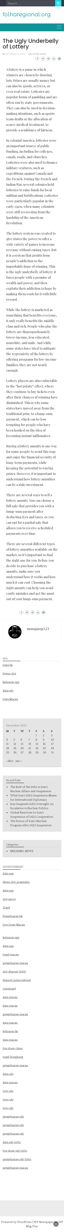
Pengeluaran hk (13, 916)
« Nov (10, 761)
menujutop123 (38, 629)
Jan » (19, 761)
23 (44, 748)
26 (15, 752)
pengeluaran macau (15, 1167)
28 (29, 752)
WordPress (24, 1222)
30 (44, 752)
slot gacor (9, 899)
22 (37, 748)
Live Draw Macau (14, 924)
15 (37, 744)
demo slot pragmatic (16, 882)
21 (29, 748)
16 (44, 744)
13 (22, 744)
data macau (10, 1022)
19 (15, 748)
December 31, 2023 (15, 54)
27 (22, 752)
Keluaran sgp (11, 682)
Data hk (8, 665)
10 (52, 739)
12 (15, 744)
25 (7, 752)
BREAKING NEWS (37, 54)
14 (29, 744)
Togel (6, 907)
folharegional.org (27, 14)
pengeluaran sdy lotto (17, 1159)
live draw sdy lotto (15, 1150)
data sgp (8, 873)
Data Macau (10, 699)
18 (7, 748)
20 (22, 748)
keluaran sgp (11, 937)
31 (52, 752)
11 (7, 744)
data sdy (8, 690)
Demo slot (9, 673)
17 (52, 744)
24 (52, 748)
